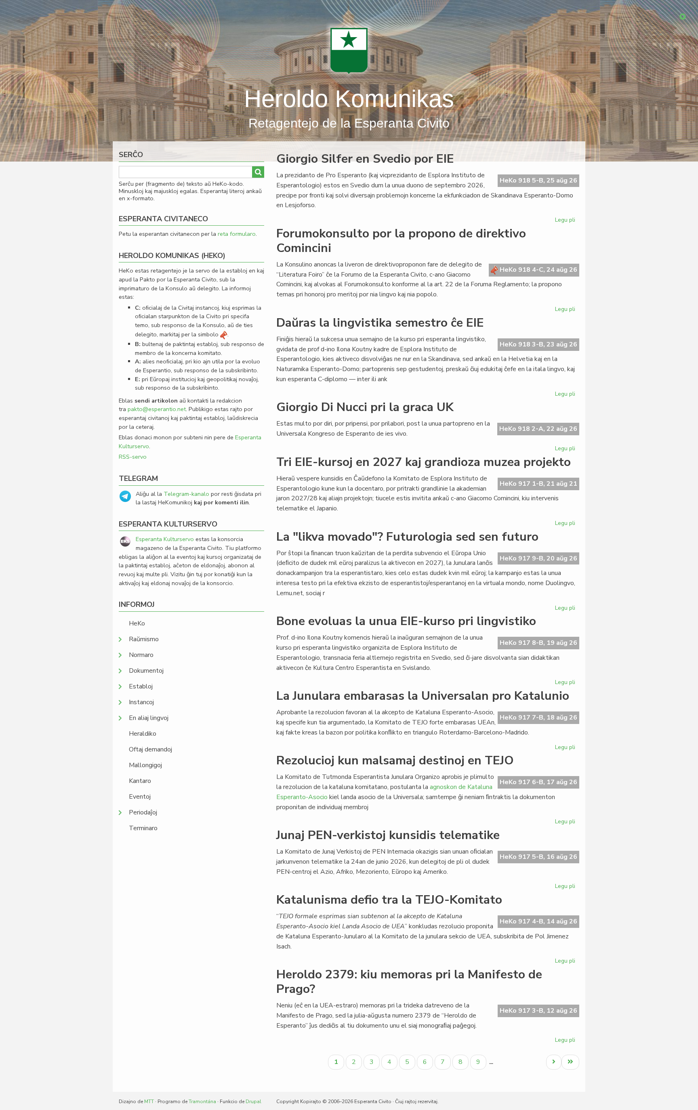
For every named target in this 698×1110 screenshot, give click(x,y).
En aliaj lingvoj (148, 717)
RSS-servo (133, 457)
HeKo (137, 623)
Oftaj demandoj (150, 749)
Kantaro (140, 780)
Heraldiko (142, 733)
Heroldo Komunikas (349, 98)
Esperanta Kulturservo (165, 539)
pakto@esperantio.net (157, 409)
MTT (149, 1101)
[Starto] (349, 50)
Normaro (141, 654)
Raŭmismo (144, 639)
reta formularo (237, 234)
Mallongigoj (145, 765)
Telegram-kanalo (186, 494)
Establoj (141, 686)
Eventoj (140, 796)
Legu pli (566, 221)
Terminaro (143, 828)
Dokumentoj (146, 670)
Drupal (253, 1101)
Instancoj (141, 702)
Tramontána (202, 1101)
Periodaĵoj (143, 812)
